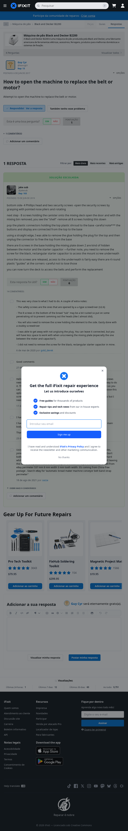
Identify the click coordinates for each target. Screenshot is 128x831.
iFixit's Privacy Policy (72, 446)
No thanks (64, 457)
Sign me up (64, 434)
